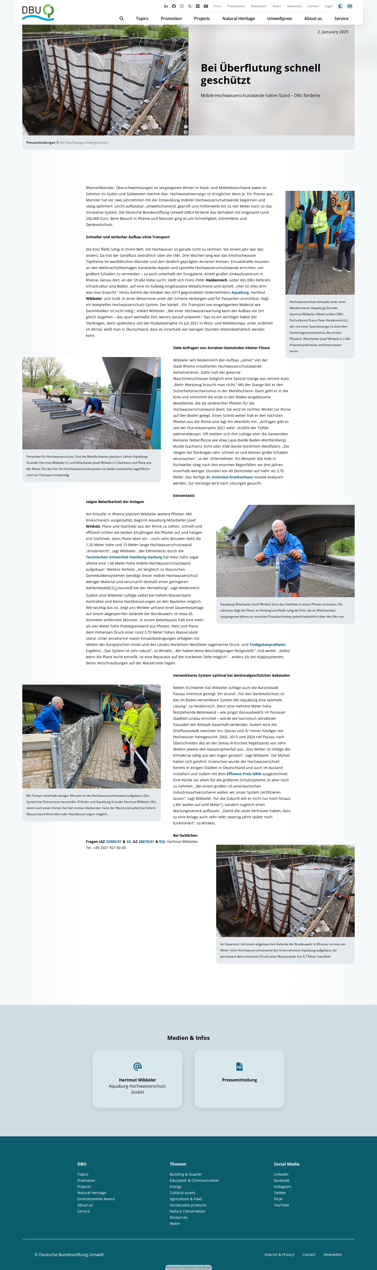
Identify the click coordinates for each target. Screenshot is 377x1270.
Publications (236, 6)
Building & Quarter (186, 1174)
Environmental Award (96, 1198)
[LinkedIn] (166, 6)
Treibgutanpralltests (267, 644)
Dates (277, 6)
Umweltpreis (279, 18)
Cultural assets (182, 1192)
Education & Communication (194, 1180)
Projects (202, 18)
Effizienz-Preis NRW (244, 773)
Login (329, 6)
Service (341, 18)
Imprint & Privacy (279, 1254)
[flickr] (198, 6)
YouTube (281, 1205)
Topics (142, 18)
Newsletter (258, 6)
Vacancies (294, 6)
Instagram (282, 1186)
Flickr (278, 1198)
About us (313, 18)
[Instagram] (182, 6)
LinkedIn (281, 1174)
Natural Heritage (238, 18)
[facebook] (174, 6)
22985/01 (114, 841)
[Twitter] (190, 6)
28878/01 (146, 841)
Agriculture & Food (186, 1198)
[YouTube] (206, 6)
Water (175, 1223)
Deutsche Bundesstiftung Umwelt (71, 1254)
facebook (281, 1180)
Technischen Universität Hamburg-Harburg (124, 557)
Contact (313, 6)
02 (129, 841)
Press (217, 6)
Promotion (171, 18)
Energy (176, 1186)
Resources (178, 1217)
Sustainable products (188, 1205)
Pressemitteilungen (40, 142)
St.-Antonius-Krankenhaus (229, 477)
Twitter (280, 1192)
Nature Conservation (187, 1211)
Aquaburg (240, 292)
